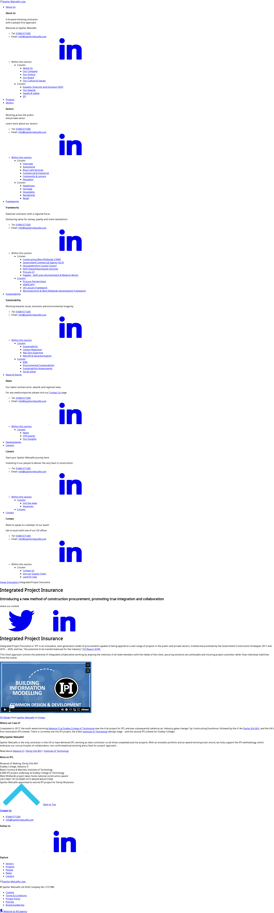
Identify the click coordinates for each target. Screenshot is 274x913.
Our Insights (29, 439)
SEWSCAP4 (28, 284)
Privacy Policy (13, 898)
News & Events (14, 374)
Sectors (10, 102)
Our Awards (29, 90)
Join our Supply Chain (34, 573)
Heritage (27, 188)
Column (21, 278)
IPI (24, 96)
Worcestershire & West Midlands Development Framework (54, 290)
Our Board (28, 77)
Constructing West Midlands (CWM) (42, 259)
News (26, 432)
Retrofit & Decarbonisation (37, 355)
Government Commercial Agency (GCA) (43, 262)
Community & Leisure (34, 176)
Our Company (30, 71)
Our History (29, 74)
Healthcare (29, 185)
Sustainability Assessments (37, 368)
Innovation (13, 582)
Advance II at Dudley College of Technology (72, 728)
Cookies (10, 892)
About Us (11, 7)
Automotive (29, 166)
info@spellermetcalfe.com (32, 36)
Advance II (18, 751)
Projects (10, 99)
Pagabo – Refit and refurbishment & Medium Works (50, 275)
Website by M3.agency (15, 911)
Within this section (21, 157)
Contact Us (55, 392)
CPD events (29, 435)
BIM (25, 362)
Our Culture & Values (34, 80)
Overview (28, 163)
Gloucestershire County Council (40, 265)
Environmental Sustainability (38, 365)
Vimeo (41, 717)
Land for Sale (30, 576)
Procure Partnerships (34, 281)
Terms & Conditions (16, 895)
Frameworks (12, 201)
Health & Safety (31, 93)
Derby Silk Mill (251, 728)
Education (28, 179)
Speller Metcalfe (25, 717)
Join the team (30, 503)
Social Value (29, 371)
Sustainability (13, 294)
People (9, 869)
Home (3, 582)
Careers (10, 445)
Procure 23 (28, 272)
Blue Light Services (33, 170)
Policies (10, 901)
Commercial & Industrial (36, 173)
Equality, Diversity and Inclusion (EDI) (43, 87)
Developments (13, 442)
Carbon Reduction (32, 349)
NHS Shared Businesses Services (40, 268)
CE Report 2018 (91, 649)
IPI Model (5, 717)
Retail (26, 198)
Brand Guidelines (15, 905)
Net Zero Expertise (33, 352)
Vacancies (28, 506)
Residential (29, 195)
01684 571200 (23, 33)
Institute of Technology (95, 731)
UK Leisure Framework (35, 287)
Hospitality (29, 192)
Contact (10, 512)
